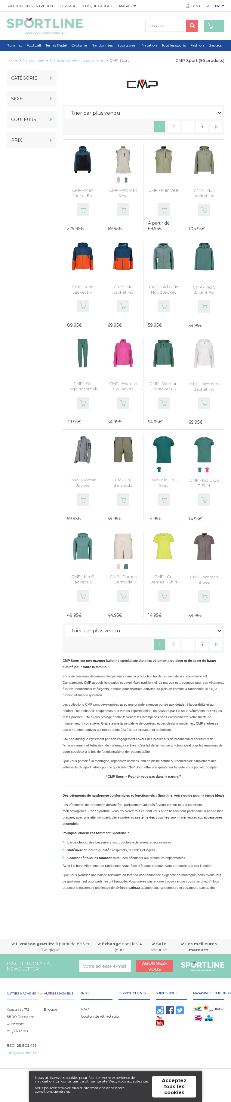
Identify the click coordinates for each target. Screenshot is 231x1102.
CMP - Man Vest (163, 190)
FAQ (85, 1009)
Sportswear (127, 45)
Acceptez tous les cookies (174, 1086)
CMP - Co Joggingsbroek (82, 386)
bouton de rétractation (101, 1016)
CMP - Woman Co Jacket (123, 386)
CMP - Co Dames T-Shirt (163, 579)
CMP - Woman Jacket (83, 482)
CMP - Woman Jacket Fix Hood (204, 389)
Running (14, 45)
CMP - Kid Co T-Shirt (164, 482)
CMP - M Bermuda (123, 482)
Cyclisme (79, 45)
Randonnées (102, 45)
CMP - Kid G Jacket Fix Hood (204, 292)
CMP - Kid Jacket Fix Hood (123, 292)
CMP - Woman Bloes (204, 579)
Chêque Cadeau (97, 6)
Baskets (215, 45)
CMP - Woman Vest (123, 193)
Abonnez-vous (154, 966)
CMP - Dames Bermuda (123, 579)
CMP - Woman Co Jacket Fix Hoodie (163, 389)
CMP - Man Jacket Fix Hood (82, 195)
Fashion (197, 45)
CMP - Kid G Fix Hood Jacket (163, 289)
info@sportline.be (22, 1052)
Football (34, 45)
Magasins (128, 6)
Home (12, 60)
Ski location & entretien (30, 6)
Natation (149, 45)
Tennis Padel (56, 45)
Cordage (68, 6)
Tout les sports (174, 45)
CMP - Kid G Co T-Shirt (204, 483)
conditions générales (52, 1091)
